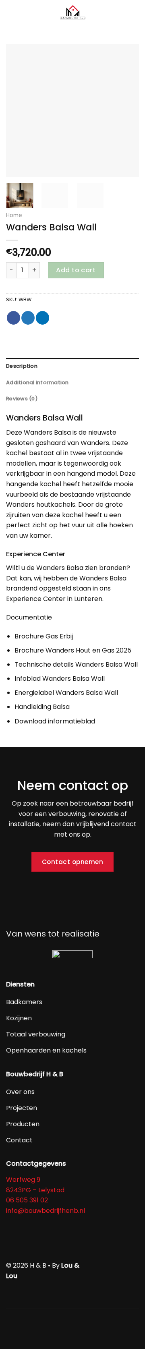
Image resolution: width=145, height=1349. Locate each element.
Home (14, 215)
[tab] (72, 366)
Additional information (37, 382)
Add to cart (75, 270)
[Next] (126, 110)
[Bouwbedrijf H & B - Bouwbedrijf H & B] (72, 14)
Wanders (38, 432)
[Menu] (11, 14)
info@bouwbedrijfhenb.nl (45, 1210)
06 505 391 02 (27, 1200)
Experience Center (36, 598)
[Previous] (19, 110)
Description (21, 366)
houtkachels (55, 504)
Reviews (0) (22, 398)
